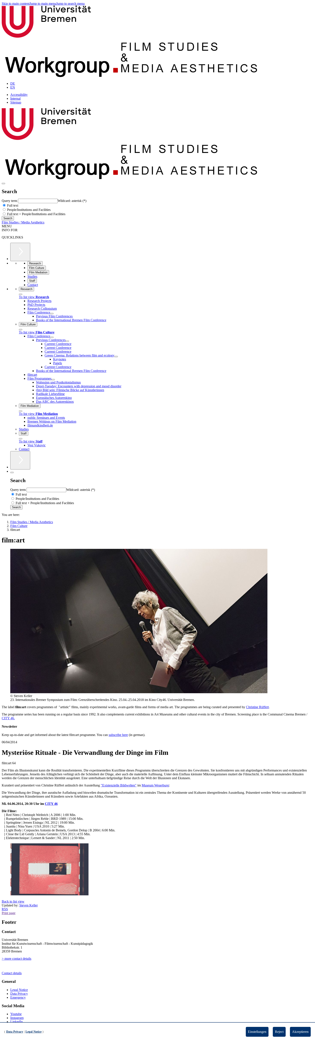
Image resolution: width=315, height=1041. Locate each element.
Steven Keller (28, 905)
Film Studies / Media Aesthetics (23, 222)
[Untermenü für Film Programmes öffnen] (53, 379)
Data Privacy (19, 993)
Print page (8, 913)
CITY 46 (51, 804)
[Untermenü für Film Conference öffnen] (52, 313)
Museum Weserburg (155, 785)
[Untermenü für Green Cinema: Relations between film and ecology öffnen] (116, 356)
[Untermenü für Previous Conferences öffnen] (67, 341)
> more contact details (16, 958)
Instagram (17, 1018)
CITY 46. (8, 718)
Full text (12, 205)
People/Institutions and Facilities (28, 210)
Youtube (16, 1014)
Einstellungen (257, 1032)
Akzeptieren (300, 1032)
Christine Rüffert (257, 707)
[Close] (20, 294)
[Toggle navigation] (3, 183)
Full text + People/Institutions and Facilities (35, 214)
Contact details (12, 973)
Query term (10, 201)
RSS (5, 909)
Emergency (18, 997)
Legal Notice (19, 990)
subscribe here (118, 735)
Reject (279, 1032)
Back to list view (13, 901)
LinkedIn (16, 1021)
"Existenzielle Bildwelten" (118, 785)
